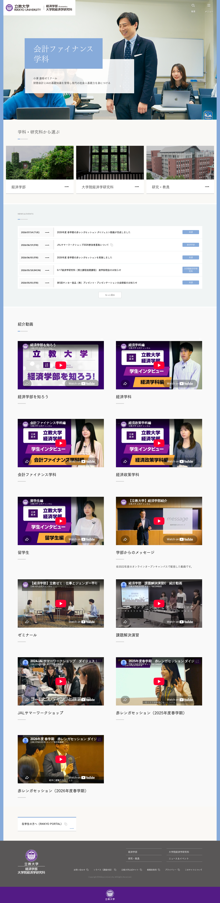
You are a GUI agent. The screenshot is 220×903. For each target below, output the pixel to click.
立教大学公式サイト (130, 869)
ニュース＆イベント (179, 858)
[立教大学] (23, 7)
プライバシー (171, 869)
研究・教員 (133, 858)
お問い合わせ (79, 869)
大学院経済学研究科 (179, 852)
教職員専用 (152, 869)
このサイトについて (193, 869)
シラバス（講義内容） (103, 869)
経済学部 (132, 852)
